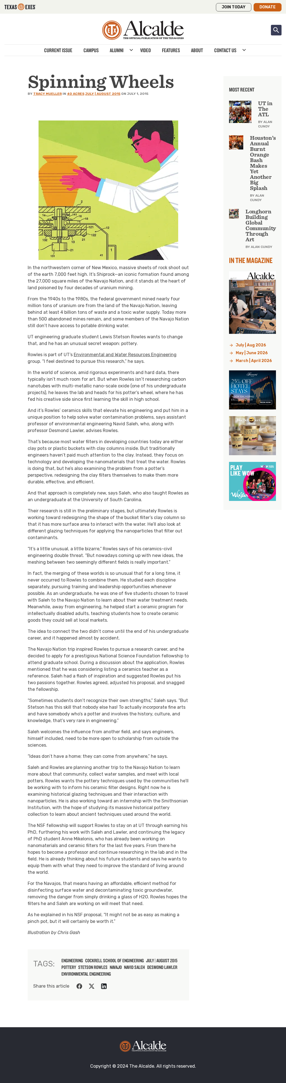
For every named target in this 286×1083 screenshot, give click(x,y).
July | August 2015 (102, 94)
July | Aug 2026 (251, 345)
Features (171, 50)
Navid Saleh (134, 967)
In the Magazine (251, 260)
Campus (91, 50)
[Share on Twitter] (91, 986)
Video (145, 50)
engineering (72, 960)
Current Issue (58, 50)
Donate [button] (267, 7)
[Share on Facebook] (79, 986)
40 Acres (75, 94)
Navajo (116, 967)
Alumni (116, 50)
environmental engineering (86, 974)
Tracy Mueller (47, 94)
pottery (68, 967)
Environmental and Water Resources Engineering (125, 354)
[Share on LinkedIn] (104, 986)
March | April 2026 (254, 360)
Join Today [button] (234, 7)
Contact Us (225, 50)
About (197, 50)
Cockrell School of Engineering (114, 960)
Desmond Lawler (162, 967)
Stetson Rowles (93, 967)
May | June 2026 (252, 353)
